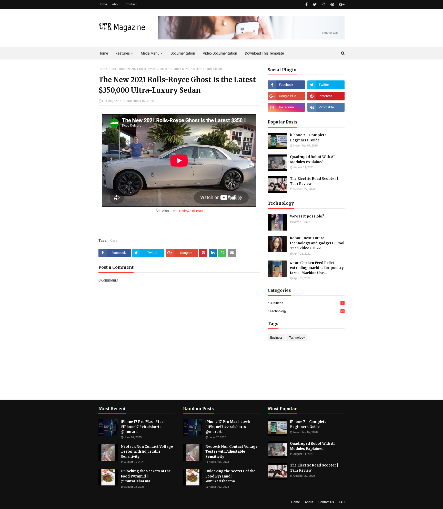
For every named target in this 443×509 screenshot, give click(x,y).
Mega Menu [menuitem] (150, 53)
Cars (112, 69)
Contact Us (326, 502)
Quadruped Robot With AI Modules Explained (312, 159)
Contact (131, 4)
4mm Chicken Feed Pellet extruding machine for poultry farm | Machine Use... (317, 268)
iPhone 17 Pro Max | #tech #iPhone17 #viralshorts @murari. (143, 427)
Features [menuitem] (123, 53)
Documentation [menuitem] (182, 53)
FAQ (342, 502)
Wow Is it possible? (307, 216)
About (116, 4)
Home (102, 4)
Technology (307, 311)
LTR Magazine (111, 101)
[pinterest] (332, 4)
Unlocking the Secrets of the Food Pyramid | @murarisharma (146, 476)
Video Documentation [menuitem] (220, 53)
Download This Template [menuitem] (264, 53)
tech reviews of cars (187, 211)
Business (306, 303)
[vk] (326, 107)
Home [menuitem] (103, 53)
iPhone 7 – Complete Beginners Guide (308, 137)
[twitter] (314, 4)
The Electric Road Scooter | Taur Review (314, 181)
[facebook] (306, 4)
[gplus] (341, 4)
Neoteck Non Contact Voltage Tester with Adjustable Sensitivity (147, 451)
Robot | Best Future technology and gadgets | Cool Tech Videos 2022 (317, 243)
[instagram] (323, 4)
